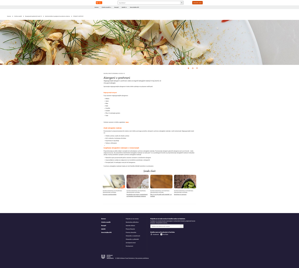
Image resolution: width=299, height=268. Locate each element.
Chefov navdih (106, 7)
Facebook (156, 234)
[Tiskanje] (192, 68)
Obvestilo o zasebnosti (133, 236)
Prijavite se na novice (132, 219)
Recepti (116, 7)
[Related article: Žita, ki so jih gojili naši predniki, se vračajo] (161, 181)
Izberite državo (130, 225)
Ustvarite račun (197, 2)
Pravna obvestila (131, 232)
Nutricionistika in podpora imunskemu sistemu (112, 191)
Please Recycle (130, 229)
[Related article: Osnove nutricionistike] (114, 181)
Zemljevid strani (131, 242)
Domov (97, 7)
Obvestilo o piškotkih (132, 239)
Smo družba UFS (134, 7)
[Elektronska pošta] (197, 68)
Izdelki (123, 7)
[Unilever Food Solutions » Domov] (99, 3)
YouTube (165, 234)
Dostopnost (129, 246)
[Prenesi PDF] (188, 68)
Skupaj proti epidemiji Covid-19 (114, 73)
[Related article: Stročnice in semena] (185, 181)
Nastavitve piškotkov (132, 222)
